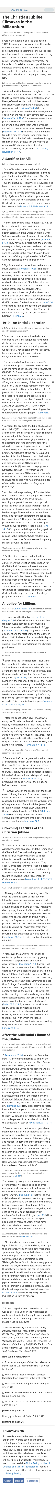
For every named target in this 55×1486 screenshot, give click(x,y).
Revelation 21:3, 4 (12, 937)
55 (25, 630)
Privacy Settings (14, 1473)
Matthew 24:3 (31, 821)
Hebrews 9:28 (40, 206)
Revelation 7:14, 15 (36, 744)
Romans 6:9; (26, 206)
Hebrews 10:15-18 (12, 131)
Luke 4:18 (43, 412)
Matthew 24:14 (31, 778)
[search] (51, 3)
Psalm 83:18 (25, 1194)
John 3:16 (48, 302)
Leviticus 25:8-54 (28, 108)
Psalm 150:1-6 (26, 1236)
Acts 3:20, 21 (17, 704)
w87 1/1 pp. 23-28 (19, 9)
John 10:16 (20, 677)
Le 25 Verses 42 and (13, 630)
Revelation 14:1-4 (11, 151)
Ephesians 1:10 (10, 1027)
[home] (4, 4)
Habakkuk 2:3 (9, 882)
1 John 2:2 (18, 315)
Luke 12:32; (42, 148)
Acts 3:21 (32, 596)
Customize (32, 1480)
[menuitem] (4, 4)
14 (50, 1122)
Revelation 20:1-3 (14, 1055)
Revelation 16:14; (33, 879)
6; (17, 118)
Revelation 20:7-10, (39, 1122)
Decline (19, 1480)
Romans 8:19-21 (27, 268)
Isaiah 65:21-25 (11, 1004)
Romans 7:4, (9, 118)
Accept (7, 1480)
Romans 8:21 (14, 1105)
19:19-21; (47, 879)
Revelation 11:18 (27, 964)
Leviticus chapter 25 (22, 608)
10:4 (20, 118)
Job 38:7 (18, 1176)
